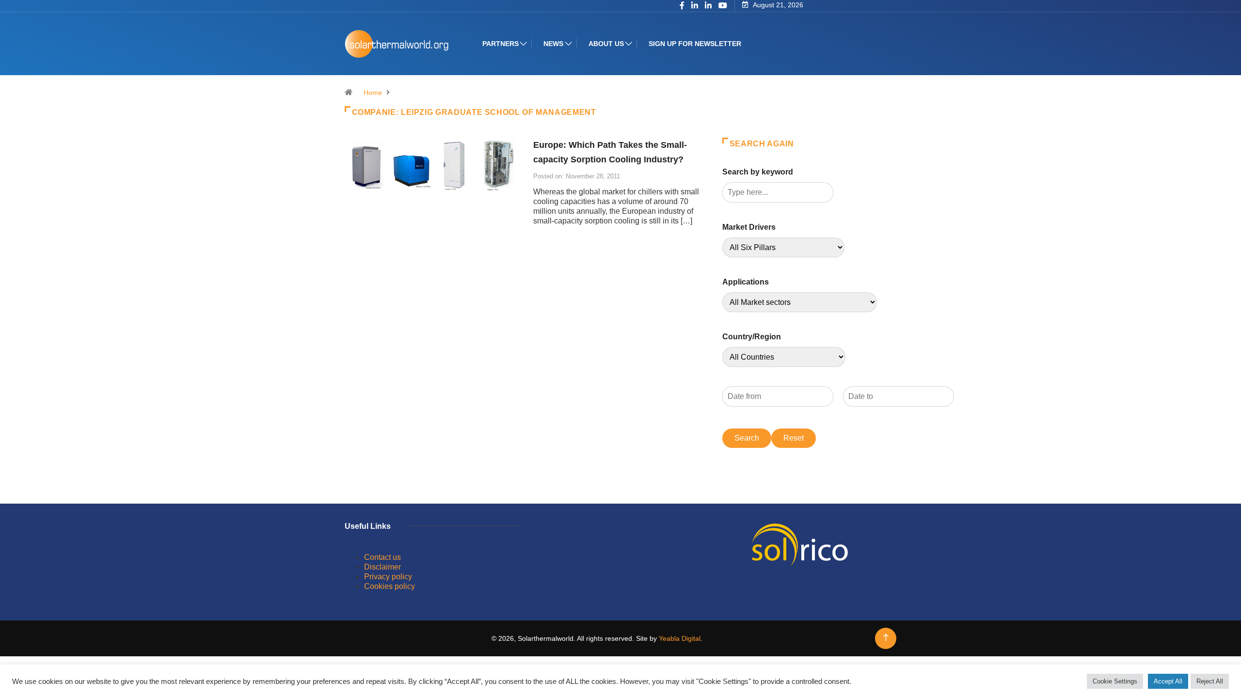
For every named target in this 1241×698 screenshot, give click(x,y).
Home (373, 92)
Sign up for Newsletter (695, 44)
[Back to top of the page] (886, 637)
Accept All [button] (1168, 681)
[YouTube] (722, 5)
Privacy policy (388, 576)
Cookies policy (389, 586)
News (553, 44)
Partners (500, 44)
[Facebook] (682, 6)
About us (606, 44)
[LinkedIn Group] (694, 6)
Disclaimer (382, 567)
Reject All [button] (1209, 681)
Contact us (382, 557)
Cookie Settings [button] (1115, 681)
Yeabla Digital (679, 638)
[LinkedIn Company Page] (708, 6)
